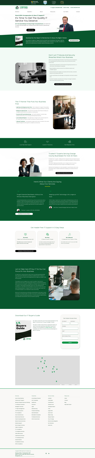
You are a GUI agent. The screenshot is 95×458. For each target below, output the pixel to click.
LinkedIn (49, 453)
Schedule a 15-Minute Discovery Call (63, 84)
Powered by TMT (26, 453)
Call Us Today (66, 7)
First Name (64, 321)
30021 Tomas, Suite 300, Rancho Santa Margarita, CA (24, 455)
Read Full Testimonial (17, 206)
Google (46, 453)
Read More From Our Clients (24, 213)
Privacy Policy (18, 453)
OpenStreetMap (67, 384)
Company (64, 326)
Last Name (72, 321)
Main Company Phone (66, 336)
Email (63, 331)
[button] (42, 358)
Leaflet (60, 384)
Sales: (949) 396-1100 (75, 7)
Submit (70, 342)
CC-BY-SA (73, 384)
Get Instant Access (74, 40)
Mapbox (78, 384)
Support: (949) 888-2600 (57, 7)
